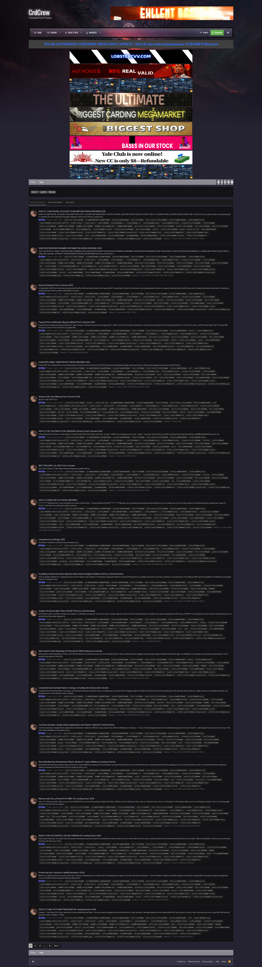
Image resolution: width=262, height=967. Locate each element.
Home (39, 32)
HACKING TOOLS (130, 312)
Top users (70, 202)
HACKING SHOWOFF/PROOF (189, 826)
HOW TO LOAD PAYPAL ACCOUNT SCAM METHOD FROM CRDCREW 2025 (72, 211)
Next (56, 946)
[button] (60, 32)
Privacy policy (207, 961)
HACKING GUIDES (82, 352)
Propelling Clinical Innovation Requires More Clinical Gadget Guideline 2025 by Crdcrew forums (81, 574)
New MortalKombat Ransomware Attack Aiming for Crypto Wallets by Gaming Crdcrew (77, 762)
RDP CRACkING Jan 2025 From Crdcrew (57, 465)
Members (93, 32)
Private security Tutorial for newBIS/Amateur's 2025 (62, 872)
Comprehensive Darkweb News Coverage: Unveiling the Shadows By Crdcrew (73, 688)
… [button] (45, 946)
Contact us (181, 961)
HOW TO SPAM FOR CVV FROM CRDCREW (58, 500)
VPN (179, 421)
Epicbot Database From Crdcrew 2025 (56, 285)
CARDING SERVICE (185, 937)
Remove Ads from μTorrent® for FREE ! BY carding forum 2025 (66, 798)
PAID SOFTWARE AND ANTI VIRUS (191, 239)
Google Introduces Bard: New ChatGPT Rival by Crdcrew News (67, 611)
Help (217, 961)
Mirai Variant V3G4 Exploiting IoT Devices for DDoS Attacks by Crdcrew (70, 651)
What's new (73, 32)
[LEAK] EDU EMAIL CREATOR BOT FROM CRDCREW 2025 (64, 362)
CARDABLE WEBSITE (186, 863)
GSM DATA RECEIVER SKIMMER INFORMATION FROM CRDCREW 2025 (70, 248)
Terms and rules (194, 961)
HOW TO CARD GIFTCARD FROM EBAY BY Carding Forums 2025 (67, 909)
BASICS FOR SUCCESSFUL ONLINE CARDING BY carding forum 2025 (70, 835)
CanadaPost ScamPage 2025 (52, 539)
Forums (53, 32)
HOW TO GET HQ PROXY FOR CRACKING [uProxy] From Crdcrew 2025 (70, 431)
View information (55, 202)
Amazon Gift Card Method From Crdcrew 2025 (59, 396)
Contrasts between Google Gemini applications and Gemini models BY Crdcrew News (76, 725)
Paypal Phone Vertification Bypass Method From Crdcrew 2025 (67, 322)
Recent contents (37, 202)
